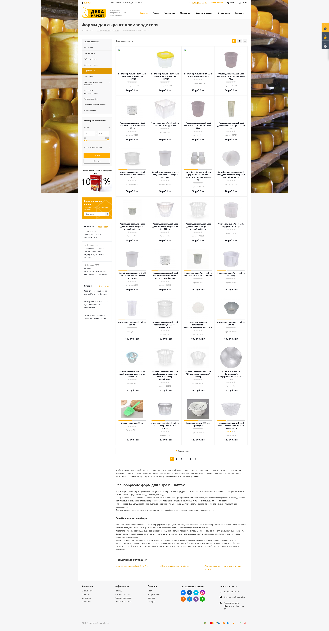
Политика (86, 601)
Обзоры (151, 601)
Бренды (151, 598)
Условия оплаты (122, 594)
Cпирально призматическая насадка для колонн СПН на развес (96, 271)
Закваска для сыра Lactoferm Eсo (132, 566)
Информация (122, 586)
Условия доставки (123, 598)
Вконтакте (183, 592)
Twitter (196, 592)
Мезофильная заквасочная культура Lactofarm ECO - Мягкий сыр (96, 304)
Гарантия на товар (123, 601)
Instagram (202, 592)
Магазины (86, 598)
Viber (196, 599)
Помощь (119, 590)
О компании (87, 590)
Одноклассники (183, 599)
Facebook (189, 592)
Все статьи (104, 286)
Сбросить (96, 161)
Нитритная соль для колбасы (175, 566)
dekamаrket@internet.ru (234, 597)
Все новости (103, 226)
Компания (87, 586)
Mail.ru (189, 599)
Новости (86, 594)
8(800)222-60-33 (199, 3)
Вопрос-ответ (154, 594)
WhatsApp (202, 599)
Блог (150, 590)
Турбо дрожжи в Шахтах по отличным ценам (223, 567)
